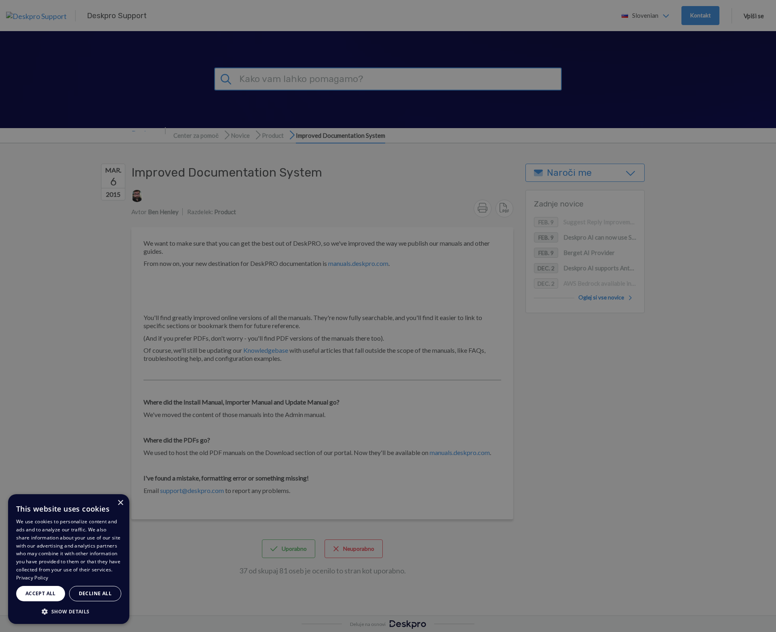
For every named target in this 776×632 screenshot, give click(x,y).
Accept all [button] (40, 593)
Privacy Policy (32, 577)
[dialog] (68, 559)
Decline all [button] (95, 593)
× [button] (120, 503)
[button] (68, 611)
